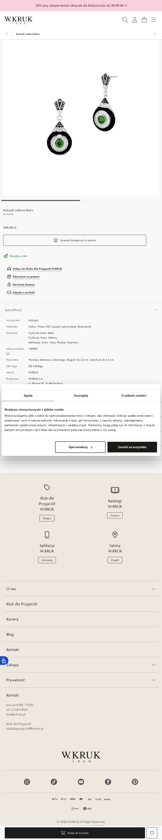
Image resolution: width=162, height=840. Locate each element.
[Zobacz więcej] (155, 34)
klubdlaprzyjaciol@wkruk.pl (24, 728)
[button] (81, 117)
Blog (10, 634)
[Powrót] (7, 34)
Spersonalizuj (78, 447)
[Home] (18, 20)
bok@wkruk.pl (15, 714)
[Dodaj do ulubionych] (152, 832)
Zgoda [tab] (28, 395)
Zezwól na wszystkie (132, 447)
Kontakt (12, 649)
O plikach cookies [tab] (134, 395)
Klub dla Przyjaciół (21, 604)
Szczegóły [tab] (81, 395)
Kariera (12, 619)
